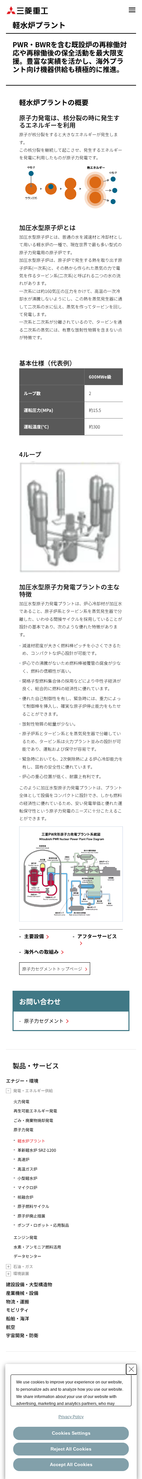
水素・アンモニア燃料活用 (37, 1247)
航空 (10, 1327)
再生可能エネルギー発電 (35, 1110)
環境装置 (21, 1273)
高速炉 (23, 1159)
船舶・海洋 (17, 1318)
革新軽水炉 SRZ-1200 (37, 1150)
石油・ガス (23, 1266)
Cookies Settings (71, 1433)
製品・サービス (36, 1065)
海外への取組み (41, 951)
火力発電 (21, 1101)
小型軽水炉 (27, 1178)
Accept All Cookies (71, 1464)
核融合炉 (25, 1197)
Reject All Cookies (71, 1449)
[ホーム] (27, 10)
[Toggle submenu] (8, 1090)
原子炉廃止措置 (31, 1216)
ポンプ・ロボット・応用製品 (43, 1225)
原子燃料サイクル (33, 1206)
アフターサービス (97, 936)
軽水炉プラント (31, 1140)
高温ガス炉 (27, 1169)
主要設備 (34, 936)
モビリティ (17, 1310)
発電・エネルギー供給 (33, 1090)
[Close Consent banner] (131, 1369)
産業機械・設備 (22, 1293)
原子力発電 (23, 1129)
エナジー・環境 (22, 1081)
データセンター (27, 1256)
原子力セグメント (44, 1020)
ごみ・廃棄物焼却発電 (33, 1120)
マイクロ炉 (27, 1187)
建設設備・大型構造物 (29, 1284)
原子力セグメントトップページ (52, 969)
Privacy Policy (71, 1417)
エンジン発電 (25, 1237)
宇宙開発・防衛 (22, 1335)
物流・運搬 (17, 1302)
